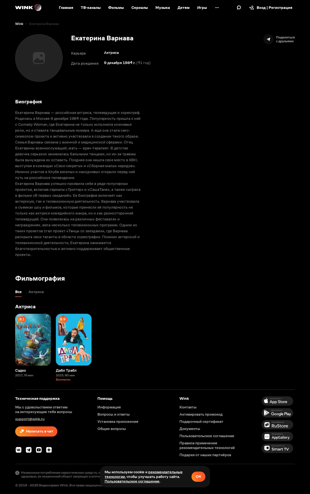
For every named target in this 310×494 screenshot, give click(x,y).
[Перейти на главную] (28, 7)
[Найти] (238, 7)
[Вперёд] (302, 340)
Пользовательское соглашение (132, 481)
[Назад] (7, 340)
